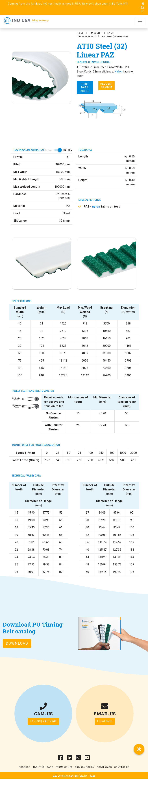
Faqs (50, 767)
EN (142, 7)
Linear (110, 33)
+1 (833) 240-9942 (43, 721)
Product (24, 767)
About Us (39, 767)
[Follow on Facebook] (61, 759)
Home (80, 33)
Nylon (118, 71)
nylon (96, 206)
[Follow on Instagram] (78, 759)
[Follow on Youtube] (87, 759)
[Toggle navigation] (140, 21)
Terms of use (64, 767)
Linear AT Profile (87, 36)
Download (17, 643)
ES (142, 11)
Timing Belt (95, 33)
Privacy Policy (84, 767)
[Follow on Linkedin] (70, 759)
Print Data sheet (84, 87)
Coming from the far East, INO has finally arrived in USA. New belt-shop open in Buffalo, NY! (68, 3)
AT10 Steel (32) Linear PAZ (115, 36)
